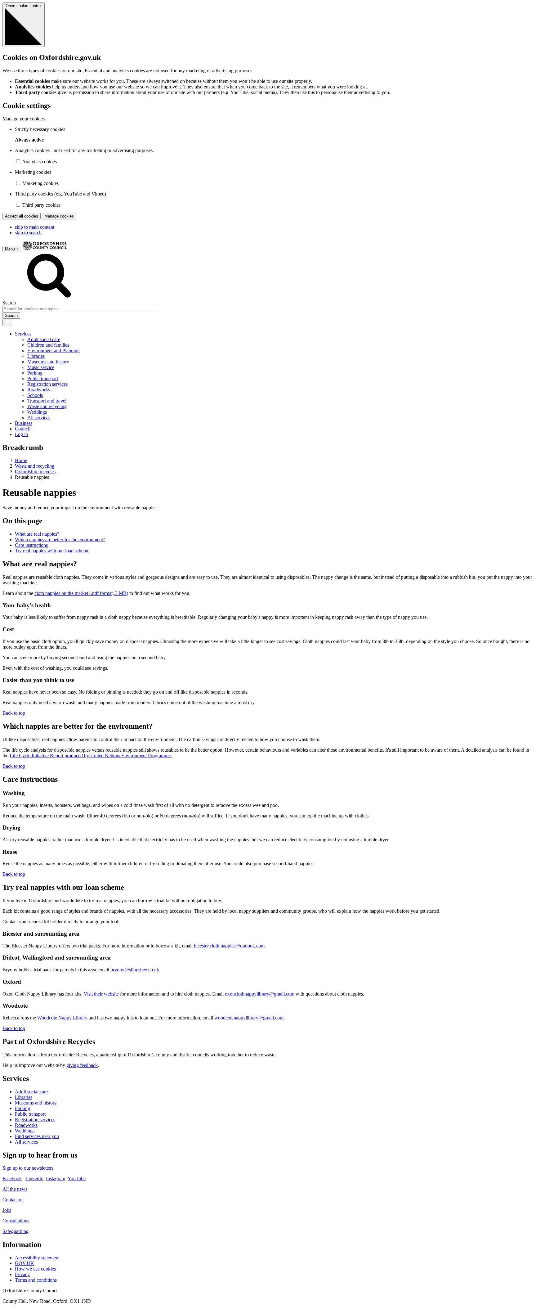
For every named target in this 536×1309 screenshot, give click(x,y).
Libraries (36, 356)
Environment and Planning (53, 350)
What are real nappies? (37, 534)
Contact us (12, 1199)
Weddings (37, 412)
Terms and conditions (36, 1280)
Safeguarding (15, 1231)
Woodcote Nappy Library (63, 1017)
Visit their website (101, 993)
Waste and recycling (47, 406)
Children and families (48, 345)
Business (23, 423)
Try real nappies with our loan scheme (52, 550)
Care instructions (31, 545)
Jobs (6, 1210)
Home (21, 460)
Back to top (13, 713)
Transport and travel (46, 400)
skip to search (28, 232)
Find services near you (37, 1136)
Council (22, 428)
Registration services (47, 384)
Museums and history (48, 361)
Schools (35, 395)
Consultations (15, 1220)
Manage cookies (59, 216)
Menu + (12, 249)
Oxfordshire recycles (35, 471)
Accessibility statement (37, 1257)
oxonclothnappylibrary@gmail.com (259, 993)
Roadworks (38, 389)
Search (9, 302)
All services (38, 417)
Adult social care (43, 339)
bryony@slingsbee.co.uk (134, 969)
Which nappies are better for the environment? (60, 539)
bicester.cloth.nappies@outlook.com (229, 945)
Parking (34, 373)
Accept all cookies (21, 216)
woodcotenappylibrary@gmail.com (249, 1017)
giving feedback (82, 1065)
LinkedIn (34, 1178)
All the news (14, 1189)
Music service (40, 367)
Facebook (12, 1178)
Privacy (22, 1274)
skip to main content (34, 227)
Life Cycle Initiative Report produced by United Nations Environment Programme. (91, 755)
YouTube (77, 1178)
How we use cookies (35, 1268)
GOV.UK (24, 1263)
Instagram (55, 1178)
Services (23, 333)
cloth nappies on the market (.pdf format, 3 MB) (81, 593)
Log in (21, 434)
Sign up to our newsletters (27, 1168)
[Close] (7, 322)
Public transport (42, 378)
